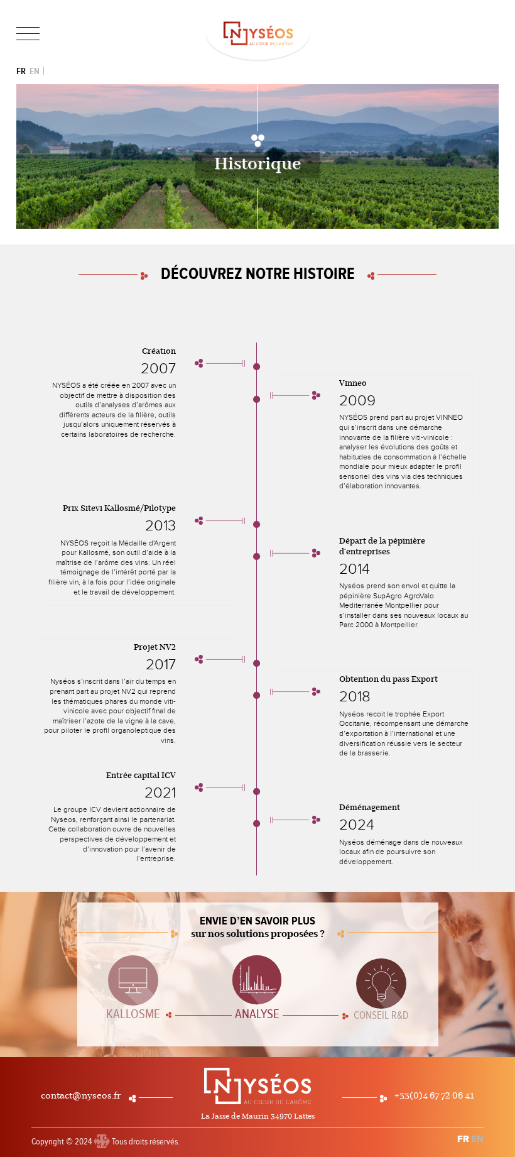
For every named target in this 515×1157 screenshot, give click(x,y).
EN (35, 71)
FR (21, 71)
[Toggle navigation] (28, 34)
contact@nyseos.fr (81, 1096)
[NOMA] (102, 1136)
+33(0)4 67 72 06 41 (434, 1096)
